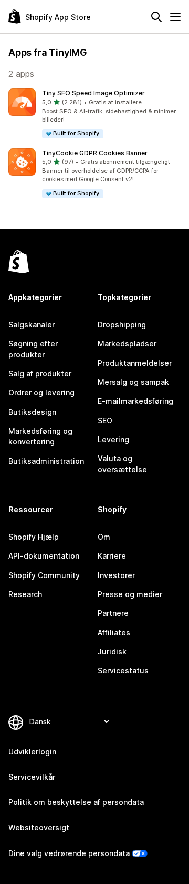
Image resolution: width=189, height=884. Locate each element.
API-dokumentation (43, 555)
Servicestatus (123, 670)
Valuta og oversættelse (122, 463)
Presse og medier (130, 594)
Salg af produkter (39, 373)
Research (25, 594)
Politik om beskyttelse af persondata (76, 802)
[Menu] (175, 17)
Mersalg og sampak (133, 382)
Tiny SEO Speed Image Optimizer (93, 93)
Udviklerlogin (32, 751)
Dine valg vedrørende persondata (69, 853)
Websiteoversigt (38, 827)
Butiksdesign (32, 412)
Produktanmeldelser (135, 363)
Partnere (113, 613)
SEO (105, 420)
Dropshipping (122, 324)
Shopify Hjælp (33, 536)
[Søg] (156, 17)
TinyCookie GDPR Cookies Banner (95, 153)
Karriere (112, 555)
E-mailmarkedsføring (135, 400)
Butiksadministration (46, 460)
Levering (113, 439)
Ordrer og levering (41, 392)
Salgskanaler (31, 324)
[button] (94, 114)
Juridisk (112, 651)
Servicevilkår (31, 776)
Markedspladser (127, 343)
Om (104, 536)
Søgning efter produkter (33, 349)
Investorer (116, 575)
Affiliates (114, 632)
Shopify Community (44, 575)
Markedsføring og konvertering (40, 436)
